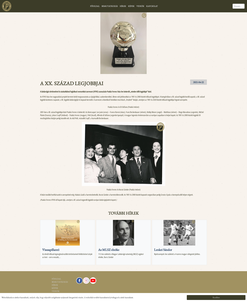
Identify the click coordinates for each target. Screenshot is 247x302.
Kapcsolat (152, 6)
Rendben (216, 297)
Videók (140, 6)
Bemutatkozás (110, 6)
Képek (131, 6)
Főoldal (95, 6)
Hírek (123, 6)
